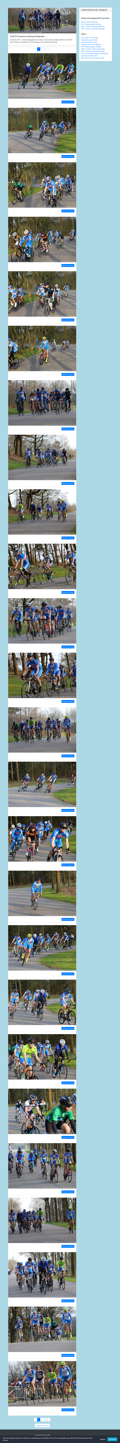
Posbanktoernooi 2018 (89, 40)
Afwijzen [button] (102, 1439)
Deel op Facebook (68, 102)
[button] (9, 1440)
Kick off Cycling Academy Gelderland (94, 53)
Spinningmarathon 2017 (89, 56)
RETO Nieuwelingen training (91, 24)
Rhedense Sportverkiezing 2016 (92, 58)
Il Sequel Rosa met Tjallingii (91, 44)
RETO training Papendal (89, 22)
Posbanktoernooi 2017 (89, 42)
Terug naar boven (42, 1425)
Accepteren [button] (112, 1439)
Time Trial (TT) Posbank (89, 38)
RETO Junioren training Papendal (93, 26)
